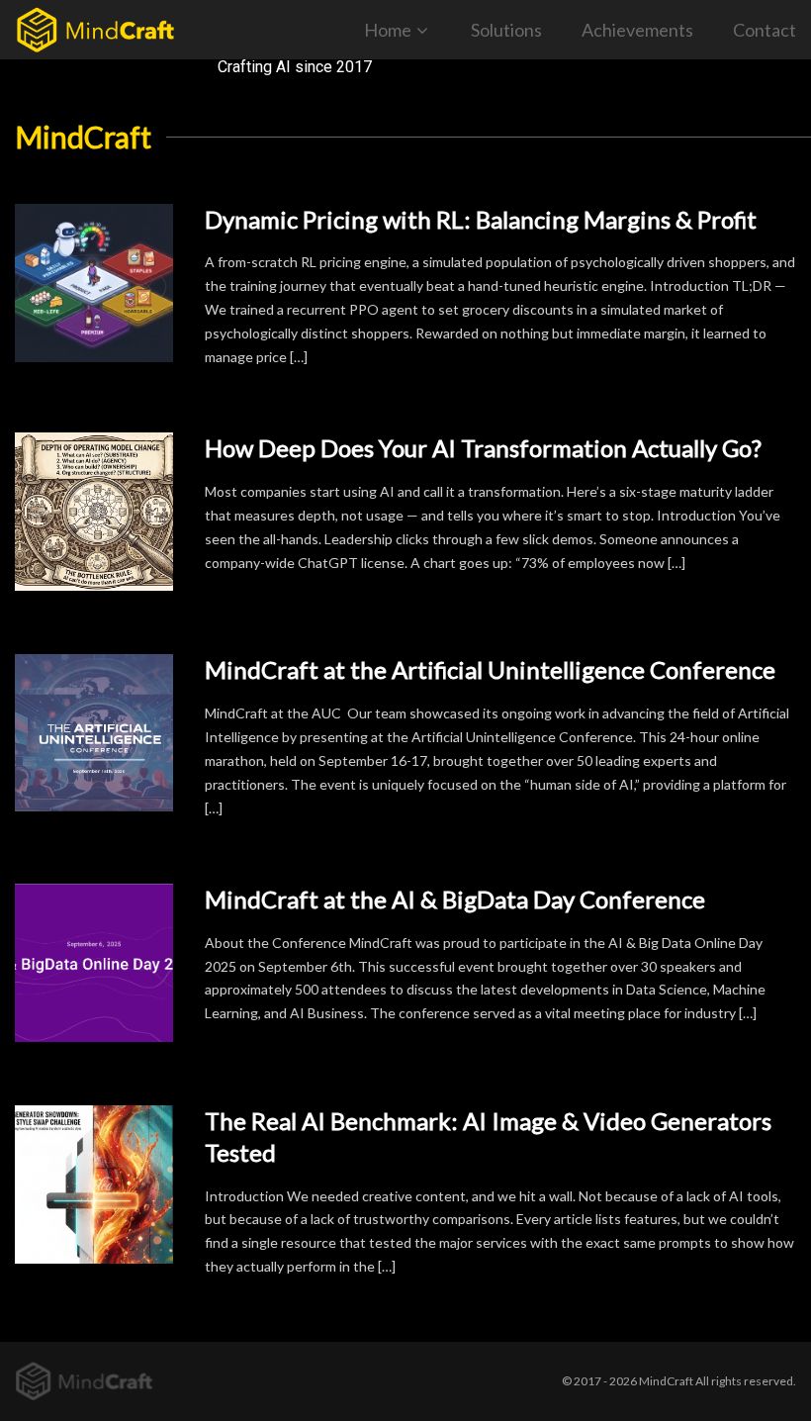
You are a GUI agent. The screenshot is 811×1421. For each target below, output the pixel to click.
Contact (764, 30)
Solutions (506, 30)
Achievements (637, 30)
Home (387, 30)
